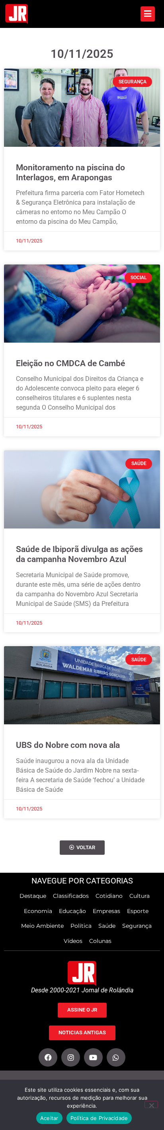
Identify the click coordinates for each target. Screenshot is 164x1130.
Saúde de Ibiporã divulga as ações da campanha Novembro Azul (79, 554)
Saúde (106, 925)
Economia (38, 911)
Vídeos (73, 941)
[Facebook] (48, 1057)
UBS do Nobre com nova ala (68, 745)
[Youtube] (93, 1057)
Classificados (71, 895)
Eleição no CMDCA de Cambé (70, 363)
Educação (72, 911)
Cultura (139, 895)
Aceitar (49, 1118)
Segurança (137, 925)
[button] (82, 847)
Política (81, 925)
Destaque (33, 895)
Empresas (106, 911)
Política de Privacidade (99, 1118)
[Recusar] (151, 1104)
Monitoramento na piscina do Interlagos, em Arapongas (70, 172)
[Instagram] (70, 1057)
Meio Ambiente (42, 925)
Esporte (137, 911)
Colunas (100, 941)
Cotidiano (109, 895)
